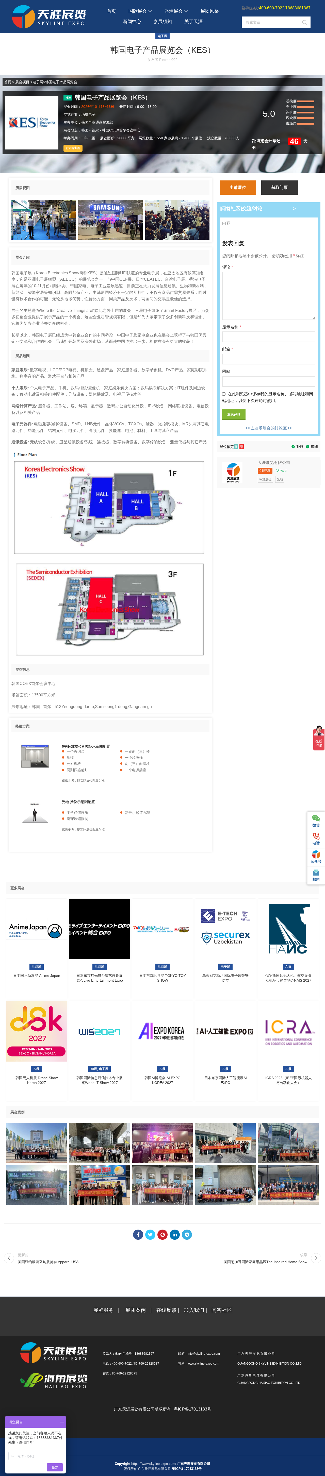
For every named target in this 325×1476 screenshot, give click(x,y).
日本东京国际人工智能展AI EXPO (225, 1080)
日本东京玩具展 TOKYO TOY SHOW (162, 978)
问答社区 (222, 1310)
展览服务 (104, 1310)
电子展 (162, 36)
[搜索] (305, 22)
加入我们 (195, 1310)
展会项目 (22, 82)
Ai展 (288, 966)
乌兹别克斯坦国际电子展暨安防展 (225, 978)
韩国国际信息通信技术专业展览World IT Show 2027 (99, 1080)
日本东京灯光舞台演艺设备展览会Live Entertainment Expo (99, 978)
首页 (7, 82)
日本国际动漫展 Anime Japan (36, 976)
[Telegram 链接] (187, 1235)
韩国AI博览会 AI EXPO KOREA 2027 (162, 1080)
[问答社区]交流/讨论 (241, 208)
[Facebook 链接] (138, 1235)
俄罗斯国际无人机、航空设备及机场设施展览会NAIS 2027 (288, 978)
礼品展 (36, 966)
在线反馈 (166, 1310)
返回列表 (163, 1258)
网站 (226, 371)
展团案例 (135, 1310)
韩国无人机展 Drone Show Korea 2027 (36, 1080)
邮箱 (227, 349)
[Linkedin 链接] (175, 1235)
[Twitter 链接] (150, 1235)
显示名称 (231, 327)
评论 (227, 267)
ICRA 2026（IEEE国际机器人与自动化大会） (288, 1080)
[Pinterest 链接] (162, 1235)
